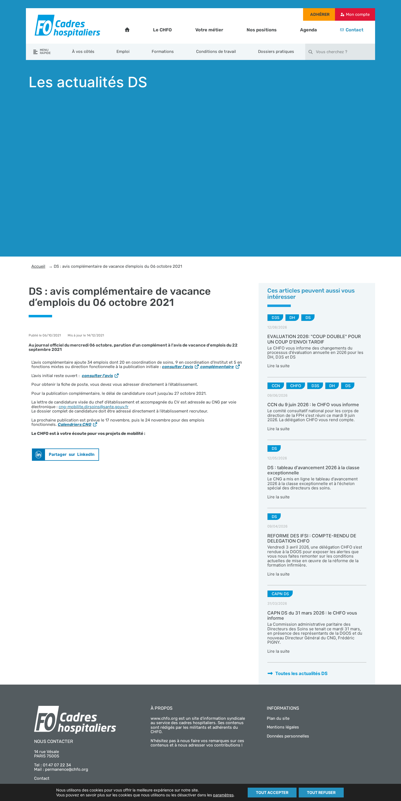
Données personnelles (288, 736)
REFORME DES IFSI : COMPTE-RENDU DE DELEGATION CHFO (311, 538)
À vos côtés (83, 51)
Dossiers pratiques (276, 51)
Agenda (308, 29)
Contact (354, 29)
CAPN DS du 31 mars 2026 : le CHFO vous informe (312, 615)
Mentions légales (283, 727)
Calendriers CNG (74, 424)
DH (292, 317)
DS (308, 317)
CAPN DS (280, 593)
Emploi (123, 51)
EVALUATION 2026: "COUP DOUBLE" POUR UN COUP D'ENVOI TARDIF (314, 339)
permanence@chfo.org (66, 769)
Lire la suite (278, 365)
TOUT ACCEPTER (272, 792)
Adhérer (320, 14)
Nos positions (262, 29)
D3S (275, 317)
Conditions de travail (216, 51)
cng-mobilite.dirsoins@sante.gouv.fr (93, 406)
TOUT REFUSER (321, 792)
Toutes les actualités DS (301, 673)
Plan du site (278, 718)
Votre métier (209, 29)
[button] (65, 454)
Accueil (38, 266)
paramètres (223, 795)
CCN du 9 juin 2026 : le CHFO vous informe (313, 404)
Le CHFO (162, 29)
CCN (276, 385)
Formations (163, 51)
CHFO (295, 385)
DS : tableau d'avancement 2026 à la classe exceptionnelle (313, 470)
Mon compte (358, 14)
